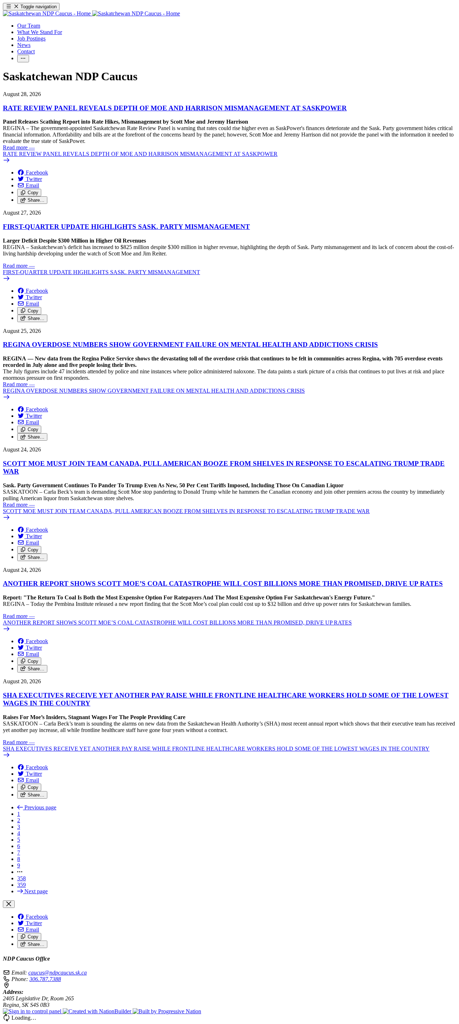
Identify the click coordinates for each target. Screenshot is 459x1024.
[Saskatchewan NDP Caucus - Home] (91, 13)
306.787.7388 (45, 979)
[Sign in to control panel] (33, 1011)
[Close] (9, 904)
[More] (23, 58)
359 (21, 885)
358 (21, 878)
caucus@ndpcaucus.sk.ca (57, 973)
